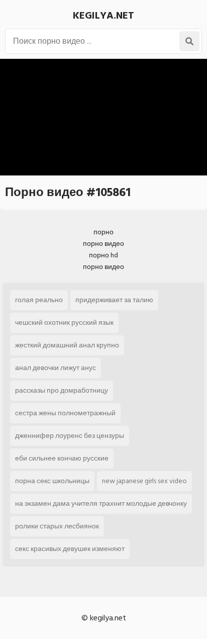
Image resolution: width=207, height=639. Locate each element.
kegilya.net (103, 16)
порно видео (103, 243)
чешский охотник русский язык (64, 322)
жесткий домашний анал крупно (67, 345)
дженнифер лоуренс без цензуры (69, 435)
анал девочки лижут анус (55, 368)
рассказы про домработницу (61, 390)
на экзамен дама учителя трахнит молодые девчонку (101, 503)
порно (103, 232)
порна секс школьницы (52, 481)
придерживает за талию (114, 300)
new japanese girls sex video (144, 481)
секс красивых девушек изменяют (70, 549)
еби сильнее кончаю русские (62, 458)
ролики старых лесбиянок (57, 526)
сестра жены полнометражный (65, 413)
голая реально (39, 300)
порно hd (103, 255)
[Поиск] (189, 41)
